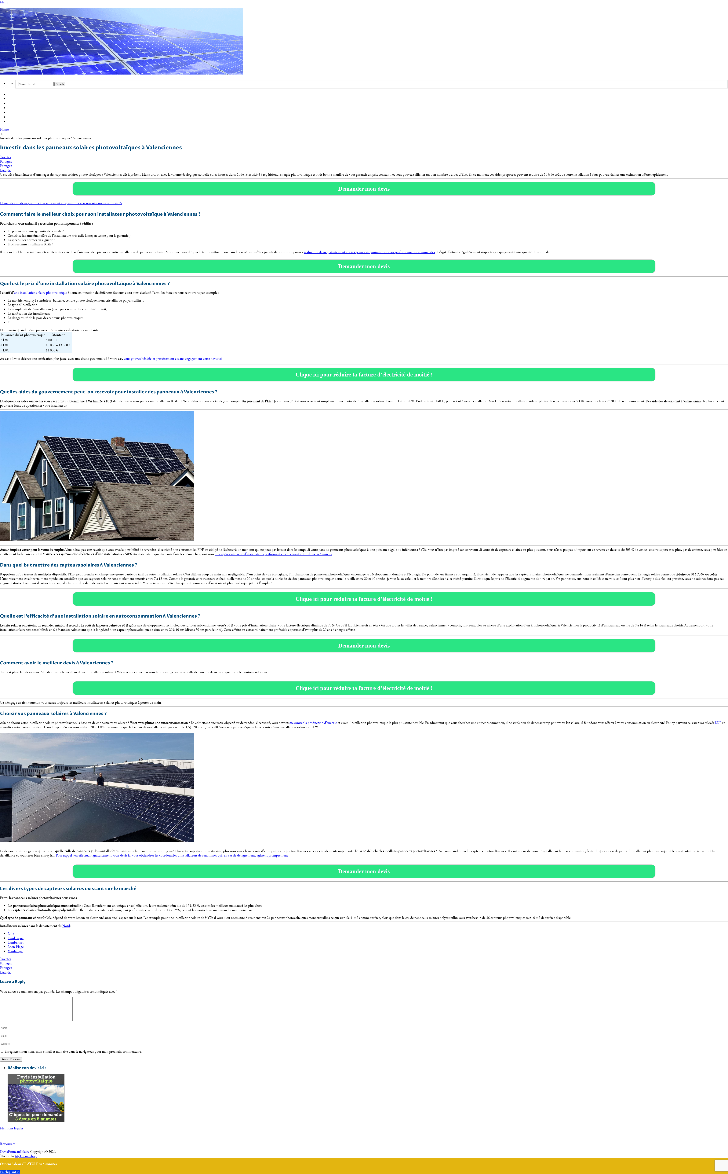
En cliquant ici (10, 1172)
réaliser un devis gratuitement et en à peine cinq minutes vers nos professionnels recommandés (369, 252)
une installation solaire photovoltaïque (40, 292)
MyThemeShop (26, 1156)
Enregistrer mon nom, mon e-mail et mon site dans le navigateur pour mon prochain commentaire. (73, 1051)
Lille (11, 933)
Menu (4, 2)
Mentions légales (11, 1128)
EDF (718, 723)
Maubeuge (15, 951)
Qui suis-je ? (17, 117)
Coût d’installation (22, 94)
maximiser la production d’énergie (313, 723)
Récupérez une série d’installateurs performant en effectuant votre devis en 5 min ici (273, 554)
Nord (66, 926)
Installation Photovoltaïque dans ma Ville (38, 108)
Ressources (7, 1144)
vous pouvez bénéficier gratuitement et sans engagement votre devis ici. (173, 358)
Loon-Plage (16, 947)
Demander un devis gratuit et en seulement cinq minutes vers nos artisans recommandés (61, 203)
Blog (11, 113)
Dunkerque (16, 938)
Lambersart (16, 942)
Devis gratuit (17, 103)
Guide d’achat (18, 99)
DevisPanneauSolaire (14, 1151)
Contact (14, 122)
